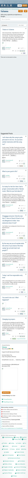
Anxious (15, 446)
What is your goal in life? (9, 171)
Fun (25, 443)
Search (5, 25)
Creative (19, 443)
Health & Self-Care (20, 473)
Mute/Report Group (8, 402)
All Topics (14, 476)
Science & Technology (20, 467)
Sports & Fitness (8, 473)
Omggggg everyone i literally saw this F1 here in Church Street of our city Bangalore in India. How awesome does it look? (13, 219)
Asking (24, 449)
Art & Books (22, 461)
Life (10, 9)
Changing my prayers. (9, 319)
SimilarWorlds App (8, 437)
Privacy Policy (17, 439)
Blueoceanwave (9, 286)
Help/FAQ (24, 437)
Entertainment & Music (14, 458)
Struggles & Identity (4, 9)
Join (20, 11)
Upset (23, 446)
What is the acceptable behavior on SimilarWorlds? (12, 428)
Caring (12, 449)
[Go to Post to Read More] (14, 304)
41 (19, 308)
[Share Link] (21, 53)
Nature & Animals (21, 470)
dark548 (7, 175)
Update (7, 452)
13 (19, 336)
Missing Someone (15, 9)
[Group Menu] (25, 11)
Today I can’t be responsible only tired (12, 276)
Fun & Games (21, 455)
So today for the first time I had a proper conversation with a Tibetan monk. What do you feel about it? (13, 189)
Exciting (12, 443)
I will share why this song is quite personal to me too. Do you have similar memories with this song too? (12, 140)
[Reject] (3, 334)
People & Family (20, 452)
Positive (5, 443)
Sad (18, 449)
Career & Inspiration (9, 455)
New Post (6, 392)
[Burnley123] (3, 48)
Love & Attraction (21, 464)
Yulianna (4, 11)
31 (19, 50)
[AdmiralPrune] (3, 309)
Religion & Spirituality (8, 470)
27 (19, 48)
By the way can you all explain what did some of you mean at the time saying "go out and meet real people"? (13, 247)
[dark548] (3, 176)
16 (20, 176)
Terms (25, 439)
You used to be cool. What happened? (10, 299)
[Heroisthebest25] (3, 161)
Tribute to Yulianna (8, 29)
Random (6, 446)
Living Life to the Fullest (21, 338)
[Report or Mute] (25, 28)
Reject (7, 333)
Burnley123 (8, 47)
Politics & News (8, 464)
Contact (17, 437)
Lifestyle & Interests (9, 461)
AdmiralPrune (9, 308)
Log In (19, 5)
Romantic (5, 449)
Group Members (8, 399)
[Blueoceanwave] (3, 287)
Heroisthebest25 (9, 160)
